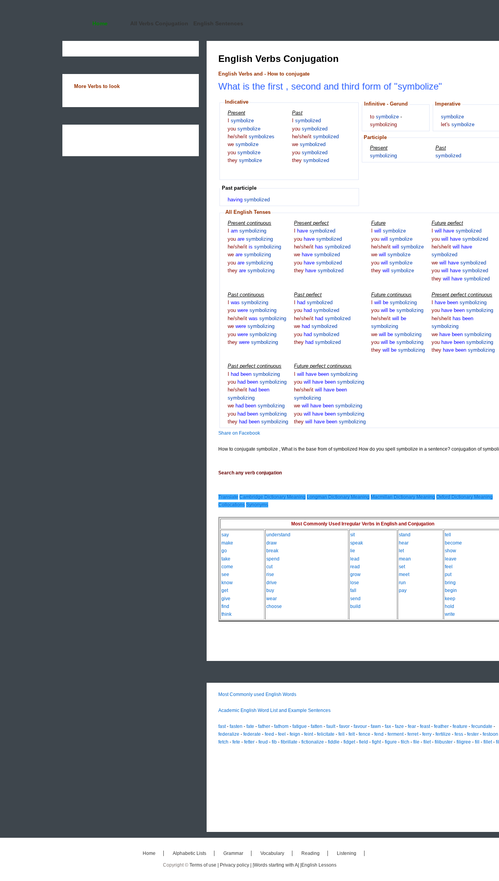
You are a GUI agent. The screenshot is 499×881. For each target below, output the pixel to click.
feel (449, 566)
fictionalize (312, 742)
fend (379, 734)
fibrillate (289, 742)
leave (451, 559)
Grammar (233, 853)
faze (399, 726)
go (224, 550)
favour (360, 726)
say (225, 534)
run (402, 582)
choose (274, 606)
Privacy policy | (236, 865)
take (225, 559)
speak (356, 543)
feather (441, 726)
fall (353, 590)
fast (222, 726)
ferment (395, 734)
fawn (376, 726)
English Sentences (218, 23)
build (355, 606)
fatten (316, 726)
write (450, 614)
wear (271, 598)
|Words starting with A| (276, 865)
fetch (223, 742)
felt (352, 734)
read (355, 566)
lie (352, 550)
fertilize (443, 734)
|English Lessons (318, 865)
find (225, 606)
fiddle (334, 742)
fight (376, 742)
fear (412, 726)
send (355, 598)
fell (341, 734)
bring (450, 582)
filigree (464, 742)
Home (100, 23)
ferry (427, 734)
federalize (228, 734)
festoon (490, 734)
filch (405, 742)
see (225, 574)
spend (273, 559)
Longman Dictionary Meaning (338, 497)
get (224, 590)
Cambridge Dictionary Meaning (272, 497)
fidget (349, 742)
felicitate (325, 734)
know (227, 582)
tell (448, 534)
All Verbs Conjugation (159, 23)
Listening (346, 853)
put (448, 574)
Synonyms (257, 504)
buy (270, 590)
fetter (249, 742)
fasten (236, 726)
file (416, 742)
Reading (310, 853)
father (264, 726)
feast (425, 726)
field (363, 742)
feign (295, 734)
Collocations (231, 504)
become (453, 543)
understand (278, 534)
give (225, 598)
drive (271, 582)
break (272, 550)
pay (403, 590)
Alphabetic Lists (189, 853)
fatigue (299, 726)
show (450, 550)
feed (269, 734)
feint (308, 734)
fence (364, 734)
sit (352, 534)
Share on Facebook (239, 433)
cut (269, 566)
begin (451, 590)
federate (252, 734)
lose (354, 582)
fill (477, 742)
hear (404, 543)
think (226, 614)
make (227, 543)
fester (473, 734)
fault (330, 726)
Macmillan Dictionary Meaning (403, 497)
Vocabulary (272, 853)
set (402, 566)
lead (354, 559)
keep (450, 598)
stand (405, 534)
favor (344, 726)
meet (404, 574)
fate (250, 726)
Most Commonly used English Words (257, 694)
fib (274, 742)
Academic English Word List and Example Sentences (274, 710)
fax (388, 726)
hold (449, 606)
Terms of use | (204, 865)
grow (355, 574)
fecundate (481, 726)
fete (236, 742)
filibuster (444, 742)
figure (391, 742)
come (227, 566)
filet (427, 742)
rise (270, 574)
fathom (281, 726)
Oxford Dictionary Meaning (464, 497)
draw (271, 543)
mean (405, 559)
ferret (412, 734)
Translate (228, 497)
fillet (487, 742)
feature (460, 726)
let (401, 550)
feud (263, 742)
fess (459, 734)
